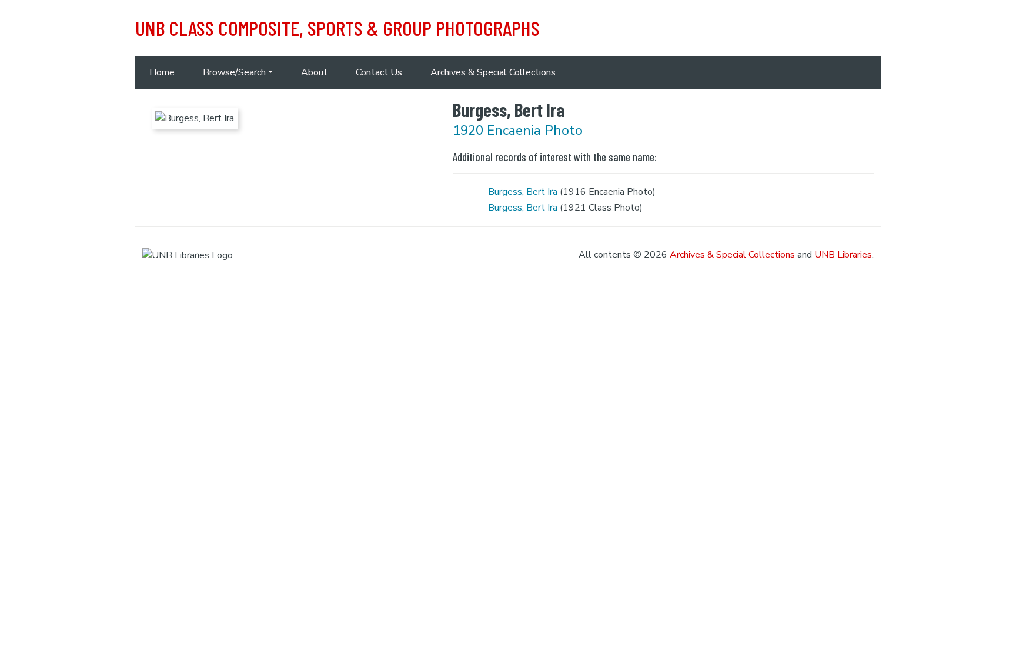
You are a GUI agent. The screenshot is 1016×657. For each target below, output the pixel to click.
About (314, 72)
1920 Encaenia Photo (518, 130)
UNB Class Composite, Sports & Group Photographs (337, 27)
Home (162, 72)
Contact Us (379, 72)
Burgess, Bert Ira (522, 191)
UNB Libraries (843, 254)
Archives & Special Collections (493, 72)
